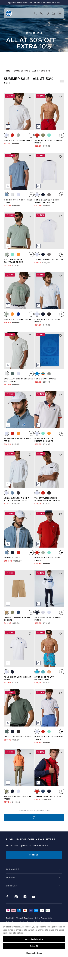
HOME (7, 71)
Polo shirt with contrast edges (13, 260)
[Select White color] (6, 135)
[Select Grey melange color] (43, 612)
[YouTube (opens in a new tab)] (33, 896)
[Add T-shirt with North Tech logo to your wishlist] (30, 156)
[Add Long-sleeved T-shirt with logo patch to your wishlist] (60, 156)
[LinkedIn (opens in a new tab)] (25, 896)
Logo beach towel (45, 379)
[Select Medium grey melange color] (49, 194)
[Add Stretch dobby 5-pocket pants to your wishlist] (30, 753)
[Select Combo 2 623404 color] (49, 373)
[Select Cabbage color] (49, 135)
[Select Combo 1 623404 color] (43, 373)
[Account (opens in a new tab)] (41, 13)
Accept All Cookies (34, 939)
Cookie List (10, 918)
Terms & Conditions (24, 918)
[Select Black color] (49, 314)
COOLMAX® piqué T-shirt (17, 737)
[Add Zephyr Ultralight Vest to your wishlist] (60, 753)
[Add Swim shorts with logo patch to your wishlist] (60, 97)
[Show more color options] (31, 135)
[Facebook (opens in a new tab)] (7, 896)
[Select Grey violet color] (12, 194)
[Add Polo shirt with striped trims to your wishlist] (60, 693)
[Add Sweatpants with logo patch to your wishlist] (60, 574)
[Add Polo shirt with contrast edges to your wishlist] (30, 216)
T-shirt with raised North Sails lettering (47, 499)
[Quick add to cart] (8, 126)
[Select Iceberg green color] (18, 135)
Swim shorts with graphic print (45, 678)
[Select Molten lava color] (12, 135)
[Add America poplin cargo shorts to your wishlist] (30, 574)
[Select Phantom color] (18, 492)
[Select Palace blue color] (37, 373)
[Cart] (53, 13)
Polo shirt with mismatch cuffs (43, 439)
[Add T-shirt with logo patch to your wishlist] (30, 97)
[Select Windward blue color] (6, 194)
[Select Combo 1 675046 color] (37, 671)
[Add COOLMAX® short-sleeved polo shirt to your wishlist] (30, 335)
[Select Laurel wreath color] (12, 373)
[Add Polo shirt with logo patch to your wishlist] (60, 276)
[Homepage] (9, 13)
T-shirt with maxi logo (17, 319)
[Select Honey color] (6, 612)
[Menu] (59, 13)
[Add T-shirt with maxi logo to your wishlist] (30, 276)
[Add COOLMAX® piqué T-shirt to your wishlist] (30, 693)
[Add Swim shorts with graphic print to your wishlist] (60, 633)
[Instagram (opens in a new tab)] (16, 896)
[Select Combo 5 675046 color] (49, 671)
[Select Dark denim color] (18, 612)
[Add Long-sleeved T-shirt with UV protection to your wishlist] (30, 454)
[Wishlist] (47, 13)
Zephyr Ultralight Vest (48, 796)
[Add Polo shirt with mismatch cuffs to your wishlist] (60, 395)
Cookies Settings (34, 953)
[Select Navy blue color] (43, 194)
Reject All (34, 946)
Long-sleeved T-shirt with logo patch (47, 201)
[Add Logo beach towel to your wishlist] (60, 335)
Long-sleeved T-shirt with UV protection (16, 499)
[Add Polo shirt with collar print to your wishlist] (30, 633)
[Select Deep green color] (43, 135)
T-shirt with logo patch (18, 140)
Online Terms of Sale (43, 918)
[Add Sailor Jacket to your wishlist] (30, 514)
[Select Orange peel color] (18, 254)
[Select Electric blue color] (18, 314)
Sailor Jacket (12, 558)
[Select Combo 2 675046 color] (43, 671)
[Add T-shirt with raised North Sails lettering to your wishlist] (60, 454)
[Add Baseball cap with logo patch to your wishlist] (30, 395)
